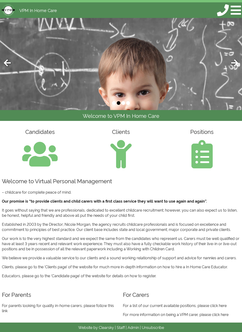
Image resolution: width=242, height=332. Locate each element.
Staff (121, 327)
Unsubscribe (153, 327)
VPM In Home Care (38, 10)
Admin (133, 327)
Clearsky (106, 327)
